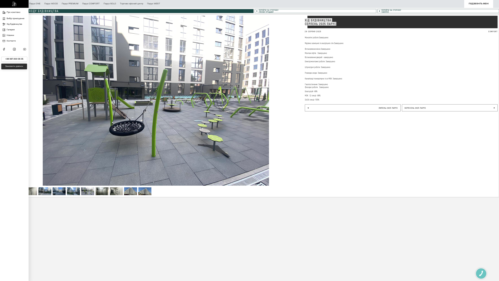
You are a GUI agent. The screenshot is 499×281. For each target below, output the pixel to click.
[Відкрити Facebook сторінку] (4, 50)
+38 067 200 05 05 (14, 59)
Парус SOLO (110, 4)
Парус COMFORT (91, 4)
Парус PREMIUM (70, 4)
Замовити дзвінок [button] (14, 66)
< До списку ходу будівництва (34, 11)
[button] (298, 101)
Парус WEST (153, 4)
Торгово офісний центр (131, 4)
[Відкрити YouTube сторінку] (24, 50)
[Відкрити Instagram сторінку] (14, 50)
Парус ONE (35, 4)
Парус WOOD (51, 4)
